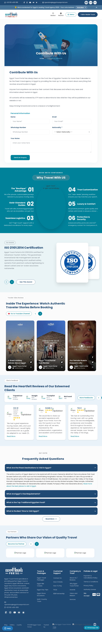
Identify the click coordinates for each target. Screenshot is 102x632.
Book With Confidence (51, 173)
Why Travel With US (51, 178)
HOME (42, 58)
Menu (72, 14)
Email (54, 117)
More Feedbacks (86, 398)
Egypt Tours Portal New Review (47, 361)
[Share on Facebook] (31, 357)
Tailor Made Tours (87, 14)
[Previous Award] (6, 282)
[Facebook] (24, 2)
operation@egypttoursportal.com (56, 2)
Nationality (57, 127)
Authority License (90, 589)
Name (13, 117)
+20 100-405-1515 (12, 2)
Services (73, 599)
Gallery (12, 625)
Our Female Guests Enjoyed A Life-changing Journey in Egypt (79, 364)
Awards (72, 590)
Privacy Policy (88, 586)
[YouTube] (30, 2)
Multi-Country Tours (42, 600)
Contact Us (57, 578)
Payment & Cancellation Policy (90, 577)
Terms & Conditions (91, 582)
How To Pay (57, 586)
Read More (11, 436)
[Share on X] (31, 362)
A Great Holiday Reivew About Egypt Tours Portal (17, 363)
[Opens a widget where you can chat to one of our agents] (7, 628)
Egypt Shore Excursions (41, 594)
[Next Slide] (40, 314)
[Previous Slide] (35, 314)
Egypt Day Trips (42, 590)
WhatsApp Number (18, 127)
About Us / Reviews (73, 579)
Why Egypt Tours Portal (74, 585)
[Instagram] (27, 2)
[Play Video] (20, 346)
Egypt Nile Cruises (40, 585)
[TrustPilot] (36, 2)
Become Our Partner (16, 544)
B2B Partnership (59, 594)
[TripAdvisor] (33, 2)
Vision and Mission (73, 594)
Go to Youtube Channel (20, 313)
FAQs (55, 590)
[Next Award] (12, 282)
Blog (5, 625)
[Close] (96, 7)
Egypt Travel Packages (41, 579)
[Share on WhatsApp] (31, 367)
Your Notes (15, 138)
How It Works (58, 582)
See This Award (26, 282)
